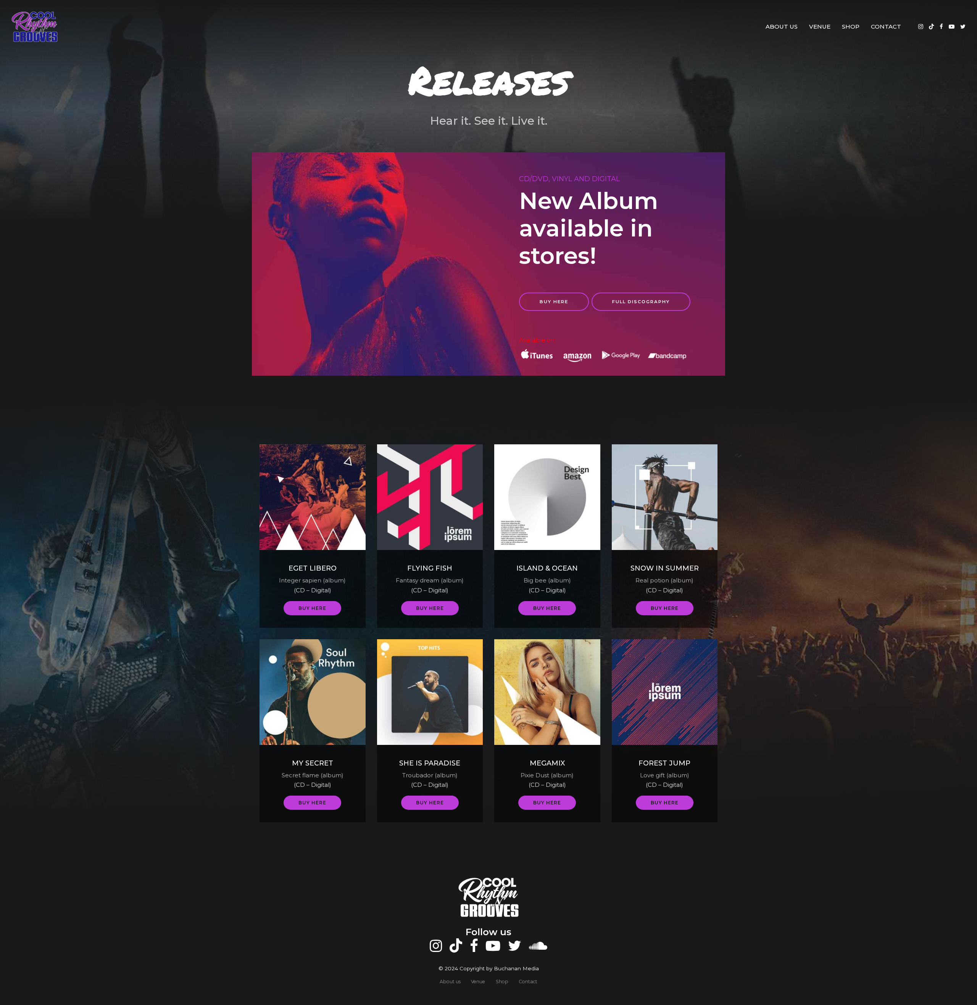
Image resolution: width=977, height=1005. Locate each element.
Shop (850, 26)
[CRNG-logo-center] (488, 897)
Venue (819, 26)
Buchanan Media (516, 968)
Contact (886, 26)
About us (782, 26)
